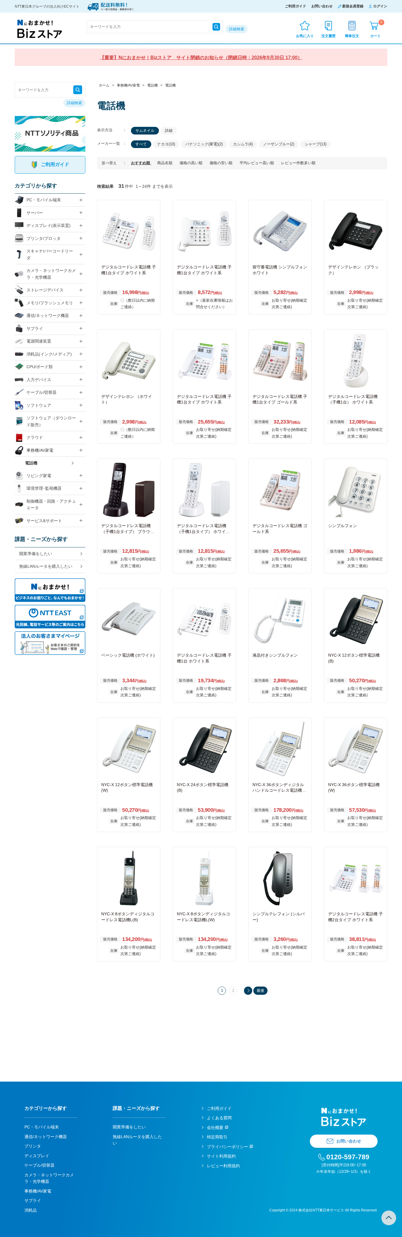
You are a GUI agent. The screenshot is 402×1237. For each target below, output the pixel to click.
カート (376, 29)
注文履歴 (328, 36)
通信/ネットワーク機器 (47, 315)
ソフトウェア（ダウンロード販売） (51, 421)
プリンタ (32, 1146)
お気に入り (305, 36)
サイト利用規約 (221, 1156)
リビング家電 (38, 475)
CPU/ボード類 (39, 366)
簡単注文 (352, 36)
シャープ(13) (315, 144)
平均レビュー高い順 (257, 163)
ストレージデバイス (45, 290)
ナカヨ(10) (166, 144)
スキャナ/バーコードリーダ (49, 254)
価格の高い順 (192, 163)
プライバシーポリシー (227, 1146)
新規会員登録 (352, 6)
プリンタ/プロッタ (43, 238)
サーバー (34, 212)
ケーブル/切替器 (41, 392)
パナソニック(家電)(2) (204, 144)
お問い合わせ (322, 6)
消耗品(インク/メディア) (49, 354)
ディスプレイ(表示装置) (48, 225)
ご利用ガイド (295, 6)
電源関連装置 (38, 341)
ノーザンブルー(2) (278, 144)
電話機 (31, 463)
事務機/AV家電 (39, 450)
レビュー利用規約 (223, 1165)
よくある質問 (219, 1117)
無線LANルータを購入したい (45, 566)
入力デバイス (38, 379)
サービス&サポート (44, 520)
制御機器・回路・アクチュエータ (51, 504)
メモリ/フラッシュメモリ (49, 302)
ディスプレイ (36, 1155)
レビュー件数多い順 (298, 163)
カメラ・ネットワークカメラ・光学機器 (51, 274)
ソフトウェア (38, 405)
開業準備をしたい (35, 553)
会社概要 (215, 1127)
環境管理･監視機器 (44, 488)
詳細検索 (236, 29)
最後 (260, 990)
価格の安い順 (222, 163)
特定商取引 (217, 1137)
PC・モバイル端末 (43, 199)
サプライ (34, 328)
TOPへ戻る (388, 1218)
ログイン (380, 6)
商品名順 (165, 163)
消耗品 (30, 1210)
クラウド (34, 437)
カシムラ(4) (243, 144)
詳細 (168, 130)
